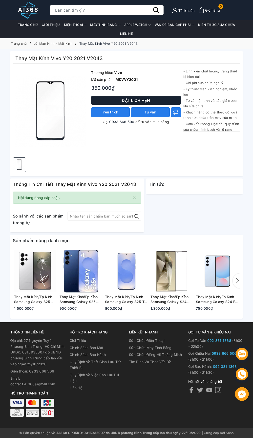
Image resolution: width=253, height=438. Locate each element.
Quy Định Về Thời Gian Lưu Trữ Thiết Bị (95, 365)
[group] (50, 112)
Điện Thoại (74, 25)
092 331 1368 (219, 340)
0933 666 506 (121, 122)
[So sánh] (176, 112)
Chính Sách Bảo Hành (88, 354)
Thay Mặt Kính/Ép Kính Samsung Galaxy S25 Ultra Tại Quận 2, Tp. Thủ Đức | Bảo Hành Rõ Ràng (35, 299)
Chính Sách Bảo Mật (87, 348)
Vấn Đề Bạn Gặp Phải (173, 25)
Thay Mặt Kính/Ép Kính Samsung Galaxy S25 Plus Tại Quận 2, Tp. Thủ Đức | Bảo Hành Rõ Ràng (80, 299)
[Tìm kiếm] (156, 10)
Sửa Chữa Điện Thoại (146, 340)
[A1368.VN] (27, 10)
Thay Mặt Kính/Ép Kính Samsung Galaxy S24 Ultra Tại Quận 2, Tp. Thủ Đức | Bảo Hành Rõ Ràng (171, 299)
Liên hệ (126, 34)
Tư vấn (150, 112)
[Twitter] (200, 390)
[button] (236, 280)
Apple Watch (136, 25)
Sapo (230, 433)
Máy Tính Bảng (104, 25)
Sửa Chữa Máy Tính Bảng (150, 348)
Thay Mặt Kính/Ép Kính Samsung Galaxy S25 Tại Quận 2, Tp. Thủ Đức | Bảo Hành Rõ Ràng (126, 299)
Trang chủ (28, 25)
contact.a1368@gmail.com (32, 384)
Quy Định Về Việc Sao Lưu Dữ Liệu (94, 378)
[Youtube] (209, 390)
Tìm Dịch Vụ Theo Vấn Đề (150, 362)
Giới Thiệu (51, 25)
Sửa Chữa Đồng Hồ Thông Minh (155, 354)
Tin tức (156, 184)
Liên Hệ (76, 388)
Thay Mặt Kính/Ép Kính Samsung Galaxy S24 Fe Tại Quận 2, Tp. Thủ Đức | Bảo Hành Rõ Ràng (216, 299)
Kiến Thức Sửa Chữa (216, 25)
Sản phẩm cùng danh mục (41, 240)
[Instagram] (218, 390)
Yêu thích (110, 112)
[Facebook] (191, 390)
